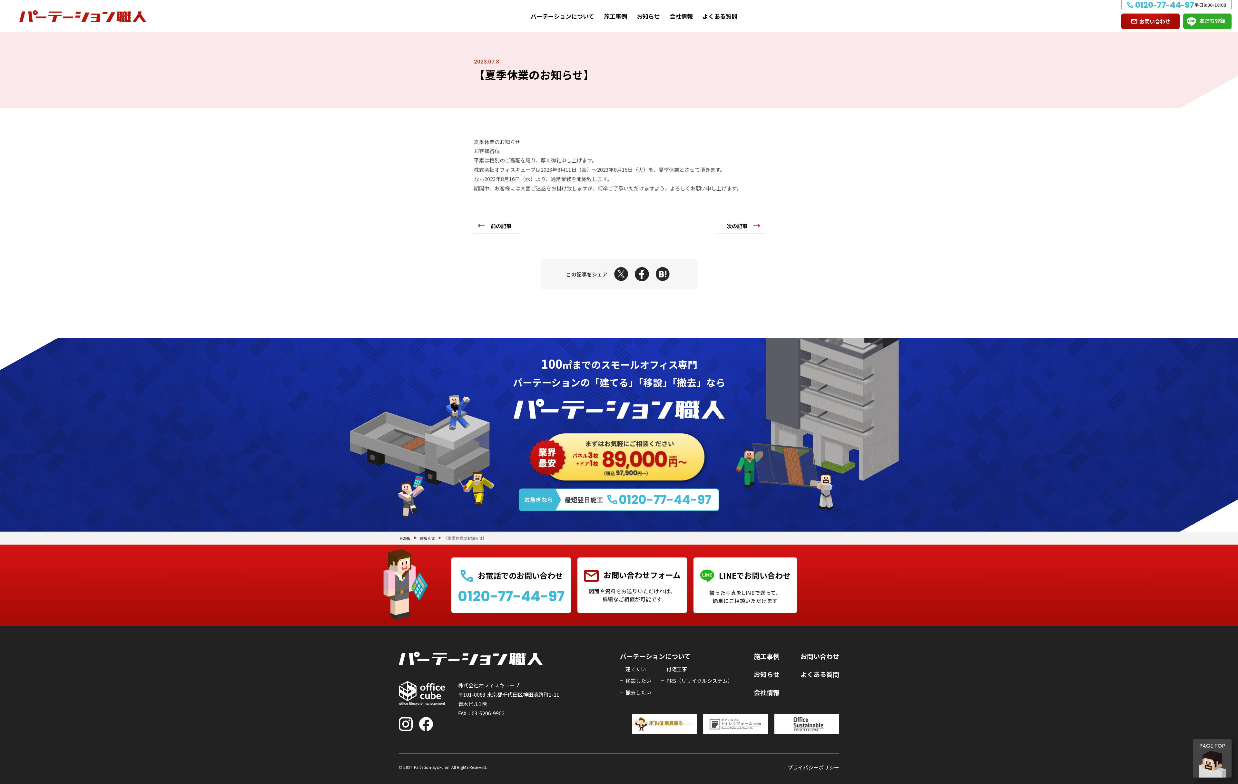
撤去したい (638, 692)
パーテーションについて (562, 16)
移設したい (638, 680)
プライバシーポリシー (813, 767)
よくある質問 (720, 16)
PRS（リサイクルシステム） (699, 680)
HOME (405, 538)
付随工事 (676, 669)
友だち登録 (1212, 20)
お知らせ (648, 16)
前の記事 (501, 226)
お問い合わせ (1154, 21)
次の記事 (737, 226)
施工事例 (615, 16)
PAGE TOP (1212, 746)
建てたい (635, 669)
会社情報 (681, 16)
